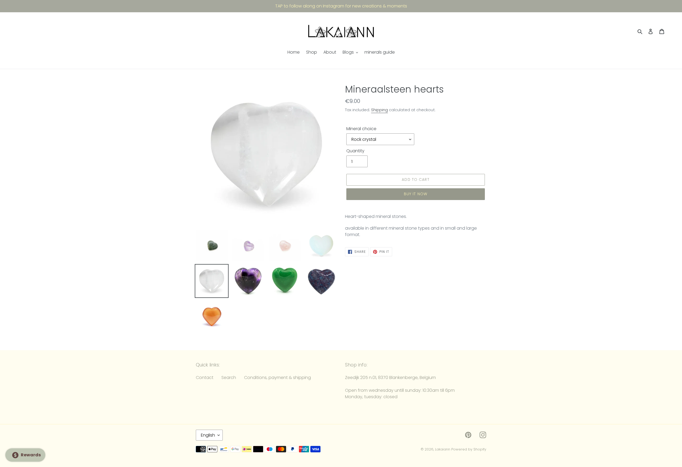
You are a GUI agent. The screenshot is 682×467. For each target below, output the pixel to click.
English (208, 435)
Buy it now (415, 194)
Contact (204, 377)
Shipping (379, 110)
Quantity (355, 151)
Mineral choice (361, 129)
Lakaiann (442, 449)
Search (228, 377)
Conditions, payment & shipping (277, 377)
